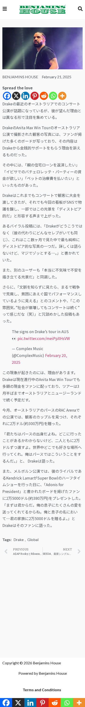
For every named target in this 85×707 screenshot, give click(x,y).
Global (32, 539)
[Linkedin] (25, 96)
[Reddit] (44, 96)
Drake (18, 539)
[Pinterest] (34, 96)
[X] (16, 96)
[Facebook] (7, 96)
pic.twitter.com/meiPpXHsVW (43, 338)
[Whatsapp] (53, 96)
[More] (62, 96)
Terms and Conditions (42, 689)
